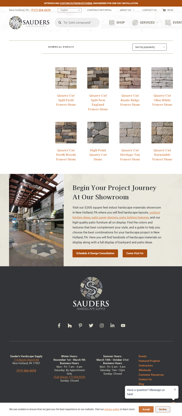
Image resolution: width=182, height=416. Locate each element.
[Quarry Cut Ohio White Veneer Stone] (162, 78)
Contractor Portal (99, 10)
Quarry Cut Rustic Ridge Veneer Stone (130, 100)
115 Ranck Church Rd (26, 359)
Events (143, 356)
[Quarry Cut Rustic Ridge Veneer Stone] (130, 78)
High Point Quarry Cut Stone (98, 154)
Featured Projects (149, 361)
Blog (141, 384)
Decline (163, 409)
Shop (120, 22)
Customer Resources (151, 374)
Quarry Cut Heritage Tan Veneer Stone (130, 154)
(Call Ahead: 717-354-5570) (69, 377)
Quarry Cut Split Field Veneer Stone (66, 100)
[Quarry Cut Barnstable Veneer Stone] (162, 132)
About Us (125, 10)
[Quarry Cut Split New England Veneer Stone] (98, 78)
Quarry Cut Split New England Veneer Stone (98, 102)
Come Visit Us (134, 253)
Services (147, 22)
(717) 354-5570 (41, 10)
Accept (146, 409)
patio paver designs (105, 217)
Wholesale (145, 370)
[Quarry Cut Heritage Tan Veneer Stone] (130, 132)
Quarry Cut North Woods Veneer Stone (66, 154)
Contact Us (149, 10)
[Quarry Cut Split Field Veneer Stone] (66, 78)
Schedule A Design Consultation (95, 253)
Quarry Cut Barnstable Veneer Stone (162, 154)
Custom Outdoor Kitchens (76, 3)
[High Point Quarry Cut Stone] (98, 132)
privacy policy (112, 409)
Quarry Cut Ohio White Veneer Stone (162, 100)
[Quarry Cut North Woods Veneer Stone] (66, 132)
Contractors (146, 365)
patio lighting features (134, 217)
